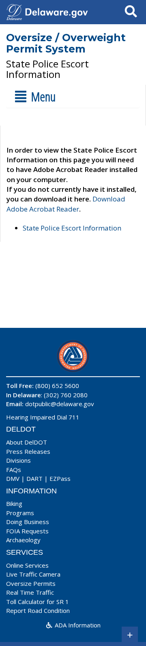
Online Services (27, 565)
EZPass (60, 478)
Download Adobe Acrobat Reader (65, 203)
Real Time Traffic (30, 592)
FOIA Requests (27, 531)
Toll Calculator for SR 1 (37, 602)
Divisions (18, 460)
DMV (12, 478)
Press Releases (28, 451)
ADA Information (77, 625)
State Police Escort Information (72, 228)
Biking (14, 503)
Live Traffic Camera (33, 574)
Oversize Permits (31, 583)
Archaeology (23, 540)
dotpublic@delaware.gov (59, 404)
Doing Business (27, 522)
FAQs (13, 470)
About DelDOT (26, 442)
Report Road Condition (38, 610)
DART (34, 478)
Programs (20, 513)
